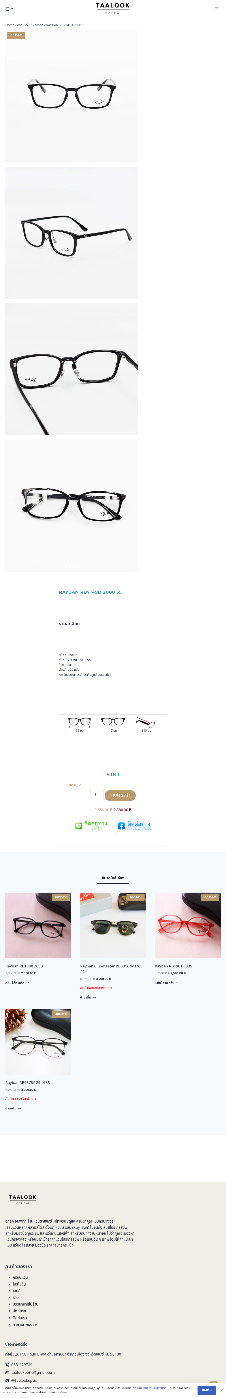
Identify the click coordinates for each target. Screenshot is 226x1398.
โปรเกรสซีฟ (118, 1227)
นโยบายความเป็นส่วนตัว (151, 1388)
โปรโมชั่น (19, 1284)
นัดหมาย (19, 1311)
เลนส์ (17, 1291)
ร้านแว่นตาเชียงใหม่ (42, 1221)
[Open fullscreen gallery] (133, 567)
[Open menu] (217, 8)
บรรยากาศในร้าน (25, 1304)
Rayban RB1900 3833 (24, 966)
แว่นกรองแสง (15, 1239)
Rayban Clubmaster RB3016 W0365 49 (111, 969)
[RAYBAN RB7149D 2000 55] (71, 96)
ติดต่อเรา (20, 1318)
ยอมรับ (207, 1390)
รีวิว (16, 1298)
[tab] (66, 567)
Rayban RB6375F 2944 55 (27, 1083)
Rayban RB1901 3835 (173, 966)
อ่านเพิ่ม (85, 997)
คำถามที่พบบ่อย (25, 1325)
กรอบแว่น (20, 1277)
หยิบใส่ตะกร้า (120, 795)
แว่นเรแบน (63, 1227)
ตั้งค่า (63, 1392)
